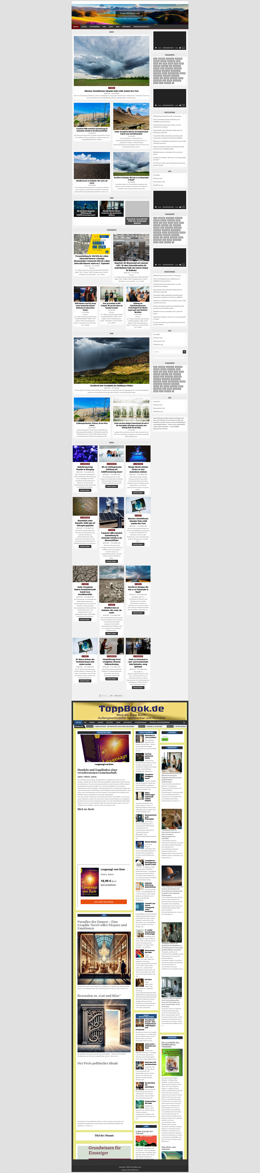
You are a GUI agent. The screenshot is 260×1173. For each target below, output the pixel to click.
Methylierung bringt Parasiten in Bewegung (85, 468)
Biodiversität (171, 61)
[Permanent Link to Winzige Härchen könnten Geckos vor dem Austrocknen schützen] (138, 453)
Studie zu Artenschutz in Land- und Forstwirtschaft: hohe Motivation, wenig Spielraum (138, 663)
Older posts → (118, 695)
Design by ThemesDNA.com (130, 1170)
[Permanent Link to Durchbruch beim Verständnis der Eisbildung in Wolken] (111, 360)
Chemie (156, 64)
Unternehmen (157, 81)
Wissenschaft (177, 81)
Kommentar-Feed (159, 182)
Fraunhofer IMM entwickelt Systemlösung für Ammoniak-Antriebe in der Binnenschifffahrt (92, 130)
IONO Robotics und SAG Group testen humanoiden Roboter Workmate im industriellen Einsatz (85, 306)
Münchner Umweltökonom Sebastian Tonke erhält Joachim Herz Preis (112, 91)
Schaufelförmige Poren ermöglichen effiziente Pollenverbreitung (137, 221)
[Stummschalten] (180, 48)
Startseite (75, 27)
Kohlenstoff (157, 71)
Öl (173, 83)
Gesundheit (157, 66)
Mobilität (182, 73)
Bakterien (156, 61)
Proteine (166, 78)
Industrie (156, 68)
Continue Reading (85, 490)
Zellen (161, 83)
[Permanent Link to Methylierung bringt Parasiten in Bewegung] (85, 453)
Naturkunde (167, 76)
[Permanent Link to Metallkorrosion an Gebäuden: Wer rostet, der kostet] (92, 165)
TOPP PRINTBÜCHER (95, 27)
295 (111, 695)
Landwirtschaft (175, 71)
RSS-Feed (108, 93)
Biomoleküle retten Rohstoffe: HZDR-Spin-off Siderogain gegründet (111, 210)
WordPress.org (158, 185)
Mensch (164, 73)
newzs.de (156, 78)
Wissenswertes (126, 27)
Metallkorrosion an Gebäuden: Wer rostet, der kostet (92, 182)
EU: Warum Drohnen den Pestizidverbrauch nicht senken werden (85, 661)
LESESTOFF (84, 27)
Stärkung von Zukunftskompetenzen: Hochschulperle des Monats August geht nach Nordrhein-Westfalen (138, 307)
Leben (104, 27)
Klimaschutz (169, 68)
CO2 (160, 64)
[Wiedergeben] (156, 48)
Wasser (169, 81)
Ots (161, 78)
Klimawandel (177, 68)
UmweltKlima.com (130, 13)
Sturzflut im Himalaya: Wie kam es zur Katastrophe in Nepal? (131, 179)
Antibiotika (162, 59)
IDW (171, 66)
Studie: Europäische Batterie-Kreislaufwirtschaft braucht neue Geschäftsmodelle (131, 133)
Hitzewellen (165, 66)
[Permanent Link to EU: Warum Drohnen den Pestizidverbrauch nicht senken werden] (85, 646)
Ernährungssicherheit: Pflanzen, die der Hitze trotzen (92, 424)
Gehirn (176, 64)
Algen (155, 59)
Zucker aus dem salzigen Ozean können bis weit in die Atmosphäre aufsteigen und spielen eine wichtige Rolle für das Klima (131, 425)
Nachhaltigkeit (158, 76)
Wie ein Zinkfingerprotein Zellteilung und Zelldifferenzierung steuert (111, 469)
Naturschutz (175, 76)
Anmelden (156, 175)
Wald (164, 81)
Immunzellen (176, 66)
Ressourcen (173, 78)
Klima (117, 27)
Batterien (163, 61)
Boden (178, 61)
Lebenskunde (85, 464)
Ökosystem (168, 83)
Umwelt (111, 27)
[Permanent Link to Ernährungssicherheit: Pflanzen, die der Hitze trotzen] (92, 410)
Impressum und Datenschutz (141, 27)
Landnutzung (165, 71)
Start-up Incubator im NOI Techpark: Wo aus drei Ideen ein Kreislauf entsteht (112, 305)
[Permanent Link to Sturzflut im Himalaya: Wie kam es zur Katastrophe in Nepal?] (131, 164)
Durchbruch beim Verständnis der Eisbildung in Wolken (111, 385)
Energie (170, 64)
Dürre (165, 64)
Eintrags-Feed (157, 178)
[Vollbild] (184, 48)
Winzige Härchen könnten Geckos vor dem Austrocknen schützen (86, 213)
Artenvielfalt (170, 59)
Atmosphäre (178, 59)
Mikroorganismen (173, 73)
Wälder (156, 83)
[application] (169, 40)
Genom (181, 64)
